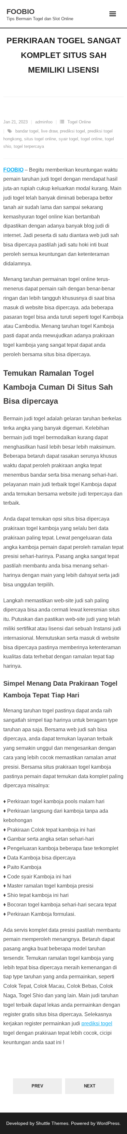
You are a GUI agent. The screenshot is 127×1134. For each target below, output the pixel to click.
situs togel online (40, 138)
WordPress (108, 1123)
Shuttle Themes (52, 1123)
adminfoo (43, 121)
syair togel (68, 138)
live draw (49, 131)
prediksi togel (72, 131)
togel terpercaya (29, 146)
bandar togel (26, 131)
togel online (91, 138)
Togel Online (79, 121)
